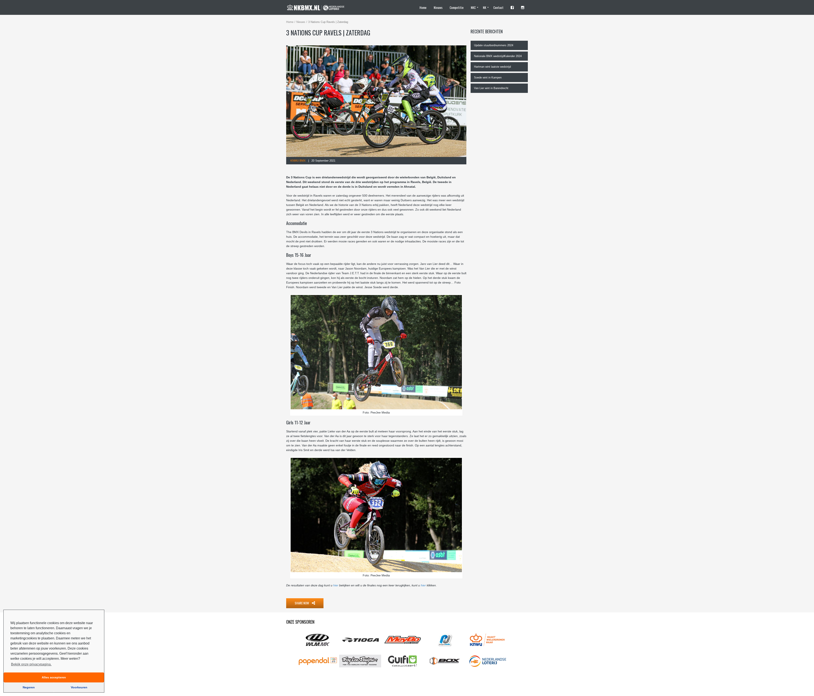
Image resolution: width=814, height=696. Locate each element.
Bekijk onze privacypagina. (31, 664)
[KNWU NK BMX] (317, 7)
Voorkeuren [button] (79, 687)
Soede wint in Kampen (488, 77)
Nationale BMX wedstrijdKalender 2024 (498, 56)
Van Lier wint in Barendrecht (491, 88)
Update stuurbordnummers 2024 (493, 45)
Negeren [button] (29, 687)
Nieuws (300, 22)
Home (289, 22)
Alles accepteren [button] (54, 677)
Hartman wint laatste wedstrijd (492, 66)
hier (335, 585)
